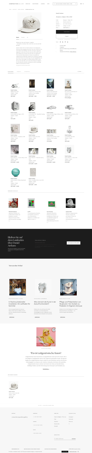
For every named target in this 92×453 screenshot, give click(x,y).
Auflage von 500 (66, 26)
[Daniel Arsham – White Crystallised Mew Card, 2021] (33, 172)
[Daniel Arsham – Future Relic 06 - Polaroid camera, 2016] (33, 149)
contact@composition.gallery (20, 417)
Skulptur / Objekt (67, 20)
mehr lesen (11, 317)
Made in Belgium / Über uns (60, 417)
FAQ (55, 419)
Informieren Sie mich (73, 243)
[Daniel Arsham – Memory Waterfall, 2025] (51, 83)
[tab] (11, 72)
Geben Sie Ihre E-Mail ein (40, 240)
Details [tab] (17, 37)
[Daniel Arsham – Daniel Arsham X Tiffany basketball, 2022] (15, 172)
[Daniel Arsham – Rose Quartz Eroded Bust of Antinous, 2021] (69, 83)
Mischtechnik (66, 22)
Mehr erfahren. (73, 51)
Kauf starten (67, 31)
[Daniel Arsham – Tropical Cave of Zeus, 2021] (33, 83)
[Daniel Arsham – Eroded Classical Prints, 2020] (51, 128)
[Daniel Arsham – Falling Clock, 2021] (15, 83)
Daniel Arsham (21, 9)
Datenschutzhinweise (72, 451)
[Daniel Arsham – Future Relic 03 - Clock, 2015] (69, 149)
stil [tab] (27, 37)
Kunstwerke (35, 3)
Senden (74, 438)
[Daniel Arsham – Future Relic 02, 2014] (51, 149)
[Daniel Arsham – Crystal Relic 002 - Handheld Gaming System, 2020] (33, 106)
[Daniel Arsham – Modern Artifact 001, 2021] (33, 128)
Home (10, 9)
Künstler (28, 3)
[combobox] (65, 3)
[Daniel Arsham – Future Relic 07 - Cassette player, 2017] (15, 149)
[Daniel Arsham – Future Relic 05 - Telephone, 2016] (15, 128)
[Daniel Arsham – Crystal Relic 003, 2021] (69, 128)
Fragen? (66, 36)
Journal (43, 3)
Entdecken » (46, 369)
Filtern (79, 71)
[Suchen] (75, 3)
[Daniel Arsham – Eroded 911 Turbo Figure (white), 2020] (51, 106)
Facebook (71, 419)
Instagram (71, 417)
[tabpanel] (29, 54)
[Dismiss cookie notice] (78, 451)
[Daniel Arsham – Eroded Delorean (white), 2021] (69, 106)
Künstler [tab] (23, 37)
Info (48, 3)
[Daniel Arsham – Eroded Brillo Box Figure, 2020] (15, 106)
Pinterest (71, 421)
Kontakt (56, 426)
